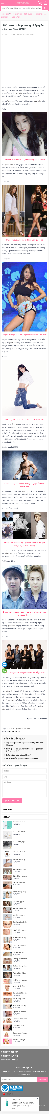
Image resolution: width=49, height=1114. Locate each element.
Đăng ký (42, 1079)
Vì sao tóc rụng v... (19, 842)
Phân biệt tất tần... (19, 973)
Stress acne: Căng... (20, 1033)
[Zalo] (4, 664)
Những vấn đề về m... (20, 959)
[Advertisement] (24, 61)
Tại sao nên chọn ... (20, 852)
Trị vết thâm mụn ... (20, 930)
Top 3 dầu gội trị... (19, 902)
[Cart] (40, 3)
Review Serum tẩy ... (20, 908)
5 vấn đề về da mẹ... (20, 938)
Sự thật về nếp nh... (20, 966)
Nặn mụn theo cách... (20, 1019)
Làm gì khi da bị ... (19, 1026)
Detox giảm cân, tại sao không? (18, 755)
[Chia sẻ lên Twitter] (13, 731)
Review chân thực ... (20, 869)
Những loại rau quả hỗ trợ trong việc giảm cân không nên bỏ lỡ (24, 750)
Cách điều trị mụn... (20, 876)
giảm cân (18, 93)
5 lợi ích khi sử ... (19, 915)
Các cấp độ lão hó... (20, 993)
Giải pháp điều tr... (19, 822)
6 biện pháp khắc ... (20, 999)
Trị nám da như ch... (20, 1012)
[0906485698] (4, 670)
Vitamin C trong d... (19, 1040)
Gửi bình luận (13, 801)
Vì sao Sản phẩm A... (20, 832)
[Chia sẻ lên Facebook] (10, 731)
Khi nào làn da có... (19, 882)
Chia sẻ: (5, 731)
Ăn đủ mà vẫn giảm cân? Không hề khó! (22, 759)
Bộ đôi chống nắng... (20, 892)
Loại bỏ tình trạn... (19, 953)
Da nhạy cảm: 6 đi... (20, 922)
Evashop (10, 101)
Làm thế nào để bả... (20, 945)
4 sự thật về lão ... (19, 986)
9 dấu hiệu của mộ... (20, 1006)
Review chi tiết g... (19, 860)
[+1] (19, 731)
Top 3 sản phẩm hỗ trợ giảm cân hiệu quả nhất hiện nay (24, 744)
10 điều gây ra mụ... (20, 980)
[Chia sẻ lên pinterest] (16, 731)
